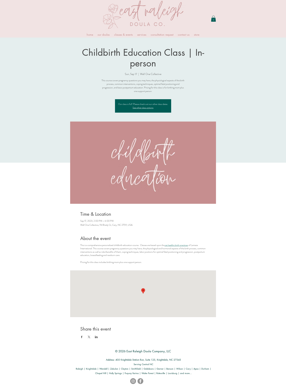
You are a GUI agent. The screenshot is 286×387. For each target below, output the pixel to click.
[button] (213, 19)
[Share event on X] (89, 337)
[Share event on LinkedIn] (96, 337)
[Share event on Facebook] (81, 337)
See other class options (143, 107)
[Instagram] (133, 381)
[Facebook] (140, 381)
